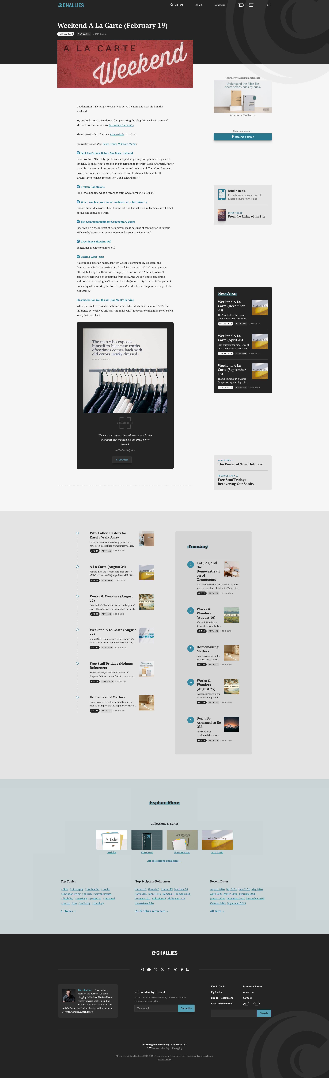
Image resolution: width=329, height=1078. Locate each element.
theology (99, 903)
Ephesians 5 (159, 898)
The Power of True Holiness (240, 464)
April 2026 (216, 893)
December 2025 (236, 898)
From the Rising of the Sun (246, 216)
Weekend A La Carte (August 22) (113, 632)
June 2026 (244, 889)
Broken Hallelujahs (93, 186)
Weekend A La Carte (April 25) (230, 338)
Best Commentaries (221, 1003)
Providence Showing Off (96, 241)
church (88, 893)
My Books (216, 992)
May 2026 (257, 889)
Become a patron (244, 136)
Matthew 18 (181, 889)
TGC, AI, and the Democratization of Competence (208, 571)
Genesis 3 (153, 889)
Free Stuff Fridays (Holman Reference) (111, 665)
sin (75, 903)
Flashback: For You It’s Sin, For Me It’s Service (105, 299)
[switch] (241, 5)
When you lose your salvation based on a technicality (114, 202)
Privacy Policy (164, 1059)
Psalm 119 (167, 889)
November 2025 (255, 898)
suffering (85, 903)
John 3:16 (141, 893)
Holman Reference (250, 77)
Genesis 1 (141, 889)
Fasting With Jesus (92, 256)
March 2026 (230, 893)
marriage (82, 898)
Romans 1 (168, 893)
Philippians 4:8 (176, 898)
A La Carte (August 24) (108, 567)
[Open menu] (269, 5)
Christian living (72, 893)
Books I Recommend (222, 998)
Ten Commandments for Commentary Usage (108, 221)
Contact (247, 998)
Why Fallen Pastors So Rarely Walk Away (108, 535)
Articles (111, 852)
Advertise (248, 992)
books (106, 889)
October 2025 (218, 903)
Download (123, 459)
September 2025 (236, 903)
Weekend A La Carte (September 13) (232, 369)
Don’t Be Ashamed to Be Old (209, 722)
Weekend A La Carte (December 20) (231, 306)
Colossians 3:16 (144, 903)
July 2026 (231, 889)
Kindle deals (117, 134)
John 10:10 (154, 893)
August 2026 (217, 889)
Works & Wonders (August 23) (111, 598)
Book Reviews (182, 852)
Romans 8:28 (183, 893)
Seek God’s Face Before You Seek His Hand (107, 153)
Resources (147, 852)
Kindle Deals (244, 194)
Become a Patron (252, 986)
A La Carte (84, 34)
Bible (65, 889)
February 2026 (247, 893)
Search (264, 1013)
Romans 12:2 (143, 898)
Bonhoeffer (93, 889)
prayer (66, 903)
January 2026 (217, 898)
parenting (95, 898)
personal (110, 898)
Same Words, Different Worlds (119, 143)
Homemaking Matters (107, 697)
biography (77, 889)
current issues (103, 893)
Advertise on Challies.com (243, 115)
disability (68, 898)
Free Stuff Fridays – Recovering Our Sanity (236, 481)
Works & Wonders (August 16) (206, 613)
